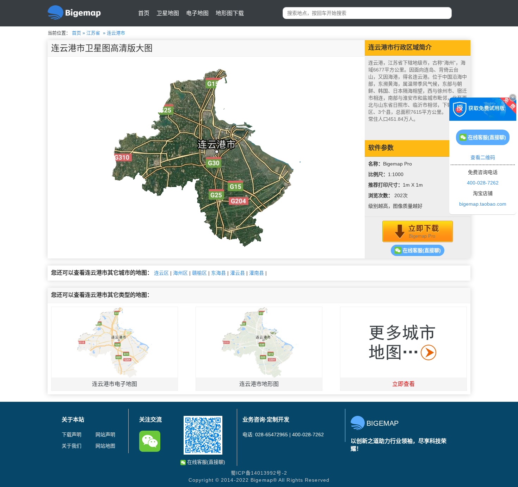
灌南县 (256, 273)
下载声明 (71, 434)
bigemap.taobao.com (482, 204)
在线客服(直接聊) (421, 250)
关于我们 (71, 446)
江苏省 (93, 33)
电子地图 (197, 13)
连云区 (161, 273)
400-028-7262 (483, 183)
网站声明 (105, 434)
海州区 (180, 273)
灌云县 (237, 273)
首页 (143, 13)
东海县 (218, 273)
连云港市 (116, 33)
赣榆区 (199, 273)
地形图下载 (230, 13)
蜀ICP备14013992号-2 (259, 473)
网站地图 (105, 446)
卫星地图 (167, 13)
